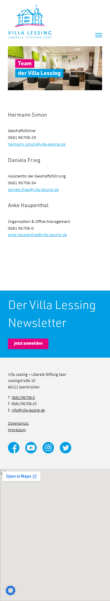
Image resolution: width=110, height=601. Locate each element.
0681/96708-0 (23, 397)
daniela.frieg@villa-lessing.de (33, 189)
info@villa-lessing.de (28, 410)
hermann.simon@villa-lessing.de (36, 144)
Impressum (17, 429)
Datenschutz (18, 423)
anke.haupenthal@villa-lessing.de (37, 234)
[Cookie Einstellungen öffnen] (10, 590)
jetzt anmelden (28, 343)
